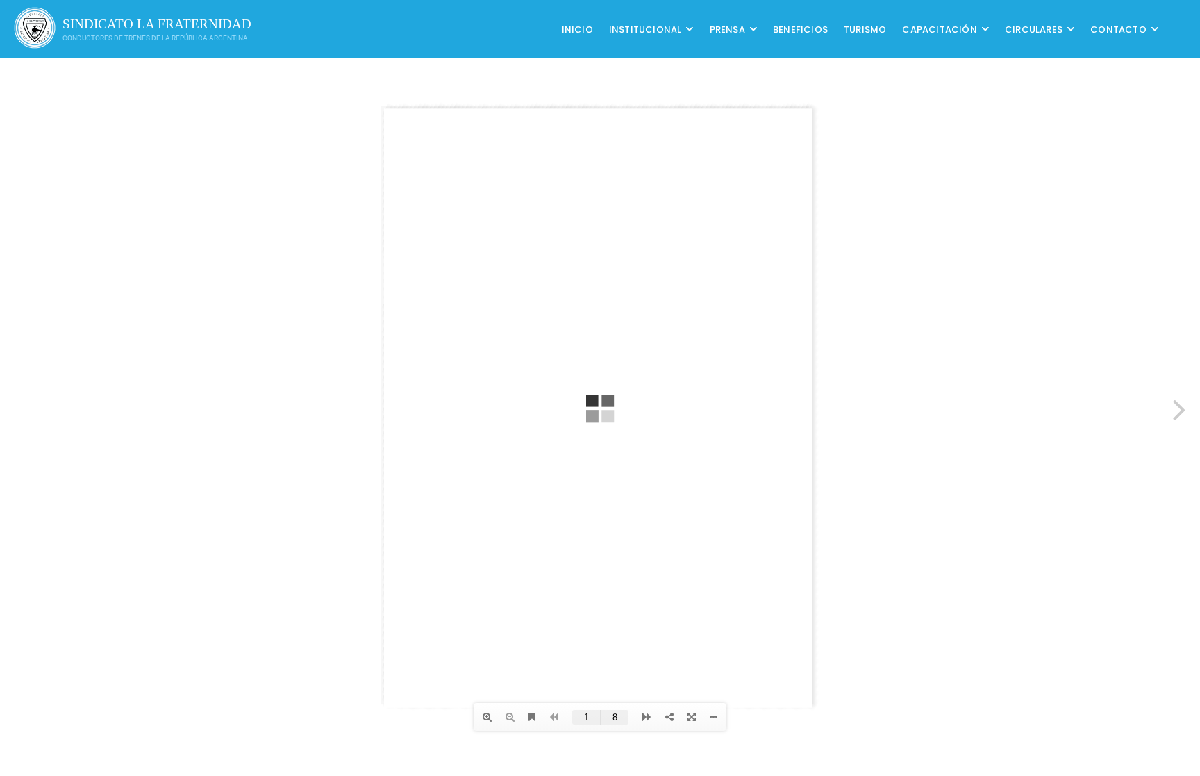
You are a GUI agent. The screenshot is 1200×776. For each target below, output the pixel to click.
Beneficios (800, 28)
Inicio (577, 28)
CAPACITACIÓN (939, 28)
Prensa (727, 28)
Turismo (865, 28)
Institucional (645, 28)
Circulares (1033, 28)
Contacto (1118, 28)
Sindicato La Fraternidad (156, 24)
